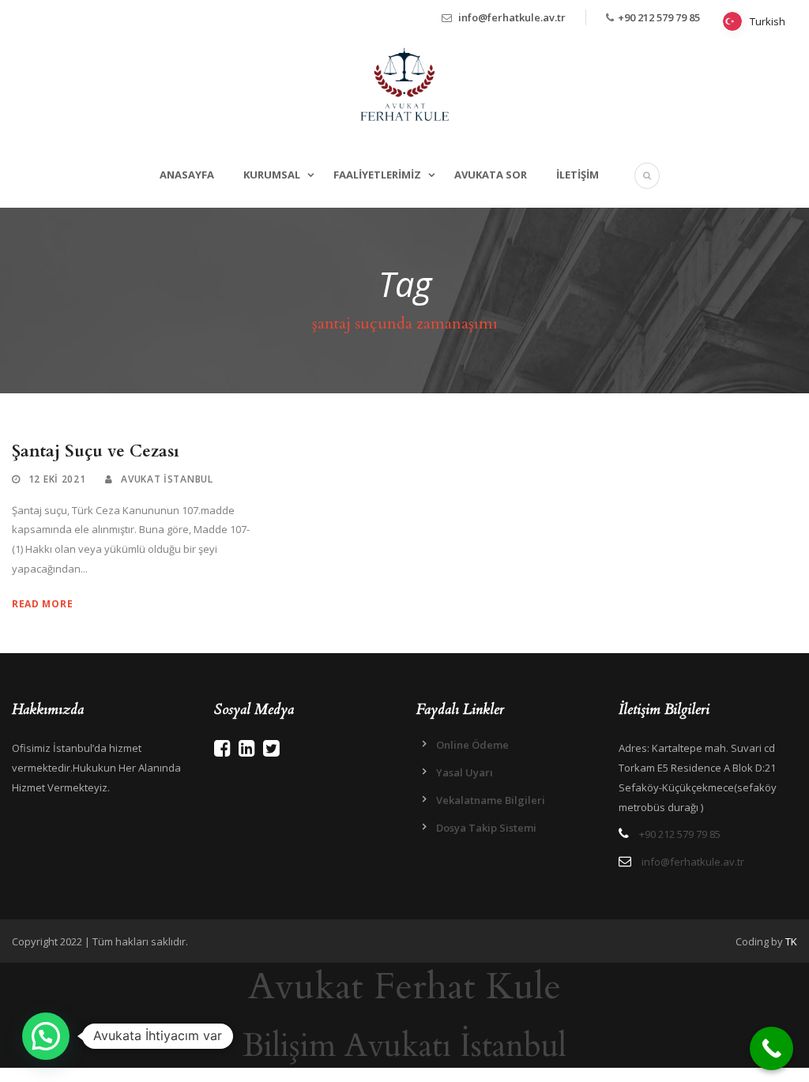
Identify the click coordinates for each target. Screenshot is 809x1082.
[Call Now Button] (771, 1048)
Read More (42, 604)
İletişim (577, 174)
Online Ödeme (472, 745)
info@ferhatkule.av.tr (512, 17)
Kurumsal (271, 174)
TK (791, 941)
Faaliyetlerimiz (377, 174)
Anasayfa (187, 174)
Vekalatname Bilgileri (490, 800)
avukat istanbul (167, 479)
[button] (46, 1036)
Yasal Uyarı (464, 772)
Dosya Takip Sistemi (486, 828)
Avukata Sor (490, 174)
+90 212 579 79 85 (659, 17)
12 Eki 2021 (57, 479)
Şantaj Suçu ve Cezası (95, 451)
